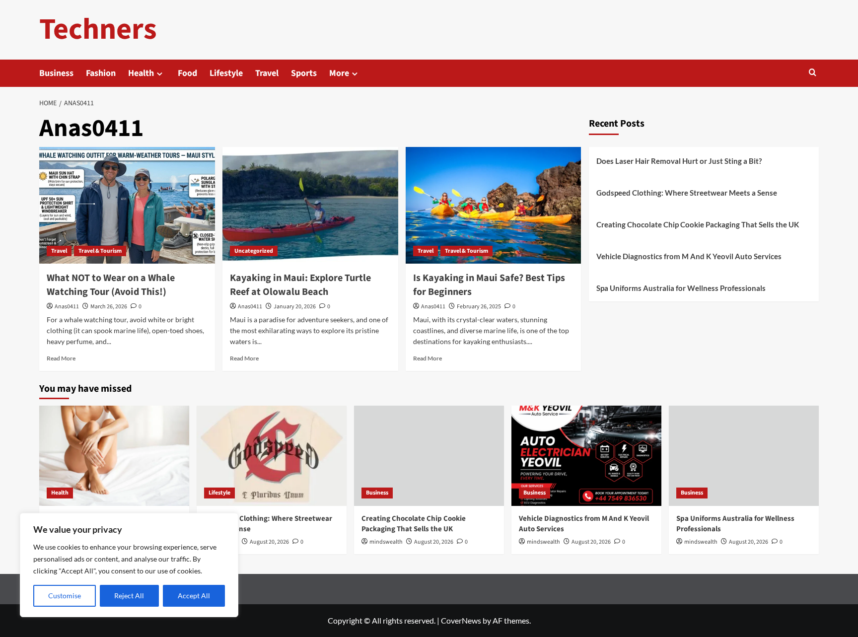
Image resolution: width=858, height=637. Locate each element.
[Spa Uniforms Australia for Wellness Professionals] (744, 455)
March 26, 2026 (108, 306)
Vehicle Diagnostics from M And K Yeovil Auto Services (689, 256)
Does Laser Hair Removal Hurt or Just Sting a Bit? (679, 160)
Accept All (194, 595)
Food (187, 73)
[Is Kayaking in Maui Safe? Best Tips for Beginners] (493, 205)
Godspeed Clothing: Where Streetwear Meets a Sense (686, 192)
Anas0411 (67, 306)
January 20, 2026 (295, 306)
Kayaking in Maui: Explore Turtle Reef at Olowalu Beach (300, 285)
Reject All (129, 595)
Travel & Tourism (100, 251)
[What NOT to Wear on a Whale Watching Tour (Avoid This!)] (127, 205)
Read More (61, 358)
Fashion (101, 73)
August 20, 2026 (269, 542)
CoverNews (461, 620)
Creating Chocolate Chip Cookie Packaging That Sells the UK (697, 224)
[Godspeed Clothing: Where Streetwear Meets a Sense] (272, 455)
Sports (304, 73)
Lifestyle (226, 73)
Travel (267, 73)
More (339, 73)
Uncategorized (253, 251)
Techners (98, 29)
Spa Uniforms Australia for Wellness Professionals (681, 287)
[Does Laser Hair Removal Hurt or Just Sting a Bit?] (114, 455)
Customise (64, 595)
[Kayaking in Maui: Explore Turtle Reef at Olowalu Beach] (310, 205)
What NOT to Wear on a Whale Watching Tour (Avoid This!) (111, 285)
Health (141, 73)
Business (56, 73)
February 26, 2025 (479, 306)
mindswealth (386, 542)
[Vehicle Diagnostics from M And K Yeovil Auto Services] (586, 455)
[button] (812, 73)
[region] (129, 565)
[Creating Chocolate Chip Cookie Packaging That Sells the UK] (429, 455)
